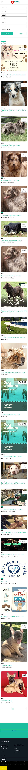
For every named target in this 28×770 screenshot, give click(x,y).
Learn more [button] (22, 763)
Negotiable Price (7, 29)
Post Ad (14, 730)
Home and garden (19, 745)
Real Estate (17, 750)
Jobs (16, 746)
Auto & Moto (4, 745)
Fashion (3, 750)
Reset (21, 33)
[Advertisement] (14, 727)
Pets (16, 748)
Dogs (4, 15)
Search (7, 33)
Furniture (3, 751)
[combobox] (14, 11)
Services (17, 752)
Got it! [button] (3, 768)
